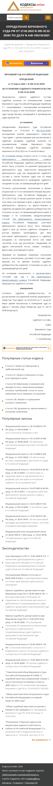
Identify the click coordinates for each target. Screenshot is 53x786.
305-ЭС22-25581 (43, 130)
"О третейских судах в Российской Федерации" (26, 507)
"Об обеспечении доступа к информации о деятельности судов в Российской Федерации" (26, 459)
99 (15, 198)
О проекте (18, 783)
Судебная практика (13, 44)
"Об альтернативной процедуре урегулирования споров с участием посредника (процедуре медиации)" (27, 521)
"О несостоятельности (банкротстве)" (26, 429)
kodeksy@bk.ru (33, 778)
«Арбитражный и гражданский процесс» (20, 774)
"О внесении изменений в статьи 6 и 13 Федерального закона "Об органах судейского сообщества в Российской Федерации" (27, 649)
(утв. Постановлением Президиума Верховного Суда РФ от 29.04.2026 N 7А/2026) (27, 680)
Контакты (6, 783)
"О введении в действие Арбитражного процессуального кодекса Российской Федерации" (26, 493)
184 (22, 276)
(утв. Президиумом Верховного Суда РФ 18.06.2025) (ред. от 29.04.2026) (25, 711)
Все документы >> (41, 739)
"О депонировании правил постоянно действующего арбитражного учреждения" (26, 580)
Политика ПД (31, 783)
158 (15, 276)
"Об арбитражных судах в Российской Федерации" (26, 536)
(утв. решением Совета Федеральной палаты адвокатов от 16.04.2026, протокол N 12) (25, 728)
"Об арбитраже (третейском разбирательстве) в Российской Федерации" (26, 443)
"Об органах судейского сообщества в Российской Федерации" (26, 663)
